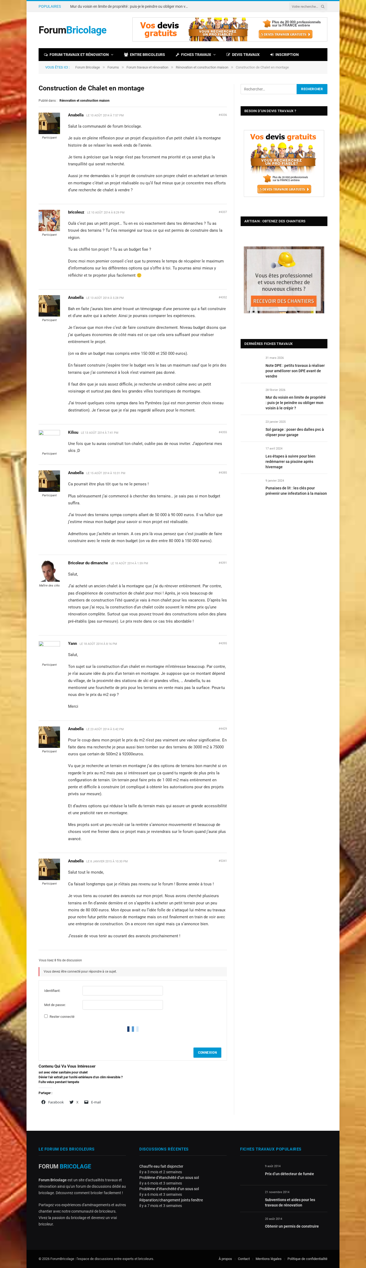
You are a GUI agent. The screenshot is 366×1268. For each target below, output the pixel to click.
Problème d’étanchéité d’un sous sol (169, 1177)
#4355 (223, 432)
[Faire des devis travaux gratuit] (229, 40)
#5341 (223, 861)
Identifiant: (52, 991)
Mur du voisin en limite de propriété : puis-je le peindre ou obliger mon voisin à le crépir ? (130, 6)
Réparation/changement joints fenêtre (171, 1200)
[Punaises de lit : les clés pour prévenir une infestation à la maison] (251, 487)
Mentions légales (269, 1259)
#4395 (223, 643)
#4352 (223, 297)
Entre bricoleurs (147, 54)
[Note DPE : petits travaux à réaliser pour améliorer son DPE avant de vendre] (251, 364)
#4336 (223, 115)
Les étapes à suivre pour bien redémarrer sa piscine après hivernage (290, 461)
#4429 (223, 728)
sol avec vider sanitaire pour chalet (63, 1072)
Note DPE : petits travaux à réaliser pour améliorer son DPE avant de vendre (295, 370)
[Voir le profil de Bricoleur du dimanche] (49, 581)
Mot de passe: (55, 1005)
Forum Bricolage (87, 67)
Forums (113, 67)
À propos (225, 1259)
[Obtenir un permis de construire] (250, 1225)
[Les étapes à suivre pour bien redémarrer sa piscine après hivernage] (251, 454)
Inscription (287, 54)
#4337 (223, 212)
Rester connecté (62, 1017)
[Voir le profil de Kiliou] (49, 434)
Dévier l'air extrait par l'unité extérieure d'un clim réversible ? (81, 1077)
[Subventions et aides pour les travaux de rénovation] (250, 1198)
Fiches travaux (196, 54)
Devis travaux (246, 54)
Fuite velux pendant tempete (59, 1082)
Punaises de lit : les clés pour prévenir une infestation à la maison (296, 491)
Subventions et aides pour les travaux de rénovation (290, 1202)
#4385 (223, 472)
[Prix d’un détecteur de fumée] (250, 1172)
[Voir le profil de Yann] (49, 645)
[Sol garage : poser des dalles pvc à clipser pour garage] (251, 428)
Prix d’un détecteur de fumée (289, 1174)
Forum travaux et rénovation (79, 54)
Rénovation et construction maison (202, 67)
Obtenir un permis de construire (292, 1226)
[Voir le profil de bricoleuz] (49, 230)
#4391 (223, 563)
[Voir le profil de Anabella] (49, 133)
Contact (244, 1259)
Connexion (207, 1052)
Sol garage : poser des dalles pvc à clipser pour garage (295, 432)
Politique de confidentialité (307, 1259)
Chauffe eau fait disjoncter (161, 1166)
